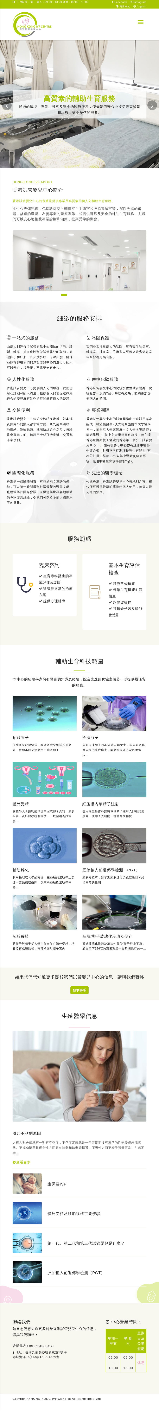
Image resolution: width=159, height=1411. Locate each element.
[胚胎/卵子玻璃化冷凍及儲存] (114, 912)
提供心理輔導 (54, 601)
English (141, 6)
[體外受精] (45, 779)
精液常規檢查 (124, 584)
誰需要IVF (57, 1184)
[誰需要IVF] (27, 1183)
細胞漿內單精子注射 (100, 804)
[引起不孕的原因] (79, 1076)
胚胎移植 (21, 936)
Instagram (139, 2)
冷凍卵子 (90, 737)
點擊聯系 (79, 990)
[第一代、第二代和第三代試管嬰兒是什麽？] (27, 1242)
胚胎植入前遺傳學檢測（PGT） (111, 870)
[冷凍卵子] (114, 713)
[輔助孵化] (45, 846)
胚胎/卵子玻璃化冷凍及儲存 (107, 936)
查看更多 (24, 1162)
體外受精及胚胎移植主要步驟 (74, 1213)
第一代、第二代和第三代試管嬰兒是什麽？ (86, 1243)
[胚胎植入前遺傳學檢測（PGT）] (114, 846)
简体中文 (124, 6)
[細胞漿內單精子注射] (114, 779)
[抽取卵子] (45, 713)
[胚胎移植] (45, 912)
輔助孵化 (21, 870)
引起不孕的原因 (27, 1133)
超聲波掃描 (122, 602)
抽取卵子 (21, 737)
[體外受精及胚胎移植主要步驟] (27, 1213)
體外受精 (21, 804)
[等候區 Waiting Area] (79, 284)
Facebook (120, 2)
